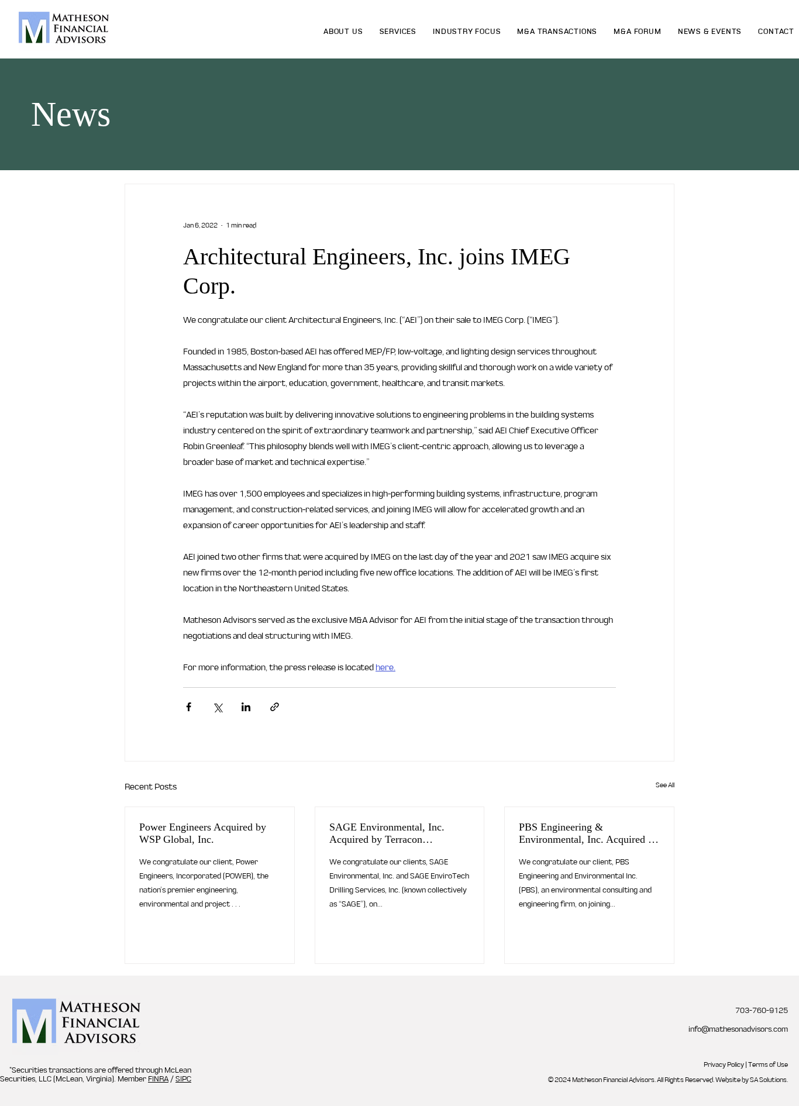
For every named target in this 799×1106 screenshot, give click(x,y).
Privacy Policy (724, 1064)
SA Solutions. (769, 1080)
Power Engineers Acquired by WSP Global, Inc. (202, 833)
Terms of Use (768, 1064)
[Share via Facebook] (188, 706)
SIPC (183, 1078)
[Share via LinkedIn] (246, 706)
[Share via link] (274, 706)
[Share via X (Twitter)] (217, 706)
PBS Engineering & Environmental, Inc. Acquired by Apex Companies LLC (589, 833)
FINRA (158, 1078)
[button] (398, 31)
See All (665, 785)
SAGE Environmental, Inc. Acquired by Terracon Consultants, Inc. (387, 833)
